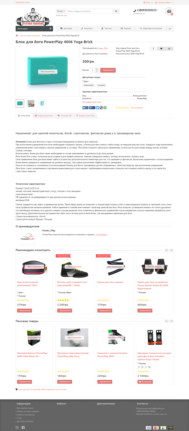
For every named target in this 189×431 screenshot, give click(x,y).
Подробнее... (102, 234)
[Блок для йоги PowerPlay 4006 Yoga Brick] (20, 103)
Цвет (86, 81)
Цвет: (21, 292)
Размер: (22, 296)
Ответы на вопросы (26, 415)
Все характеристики (91, 102)
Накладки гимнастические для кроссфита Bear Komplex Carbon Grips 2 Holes (154, 356)
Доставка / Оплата (25, 421)
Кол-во (85, 70)
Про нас (108, 28)
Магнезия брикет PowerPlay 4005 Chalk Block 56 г (32, 354)
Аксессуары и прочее (30, 35)
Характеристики (45, 115)
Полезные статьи (23, 2)
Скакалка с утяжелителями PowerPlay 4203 (112, 354)
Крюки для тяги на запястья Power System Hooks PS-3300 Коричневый (153, 285)
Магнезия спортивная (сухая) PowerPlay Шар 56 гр (73, 354)
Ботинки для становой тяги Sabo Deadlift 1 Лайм (72, 284)
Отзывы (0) (66, 115)
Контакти (88, 28)
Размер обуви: (65, 292)
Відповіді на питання (152, 28)
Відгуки (127, 28)
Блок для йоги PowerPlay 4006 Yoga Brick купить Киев (42, 389)
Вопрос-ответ (86, 115)
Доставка (68, 28)
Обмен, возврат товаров (28, 411)
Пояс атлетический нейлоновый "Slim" (27, 284)
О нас (19, 418)
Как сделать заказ (25, 408)
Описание (25, 115)
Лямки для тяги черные (110, 282)
